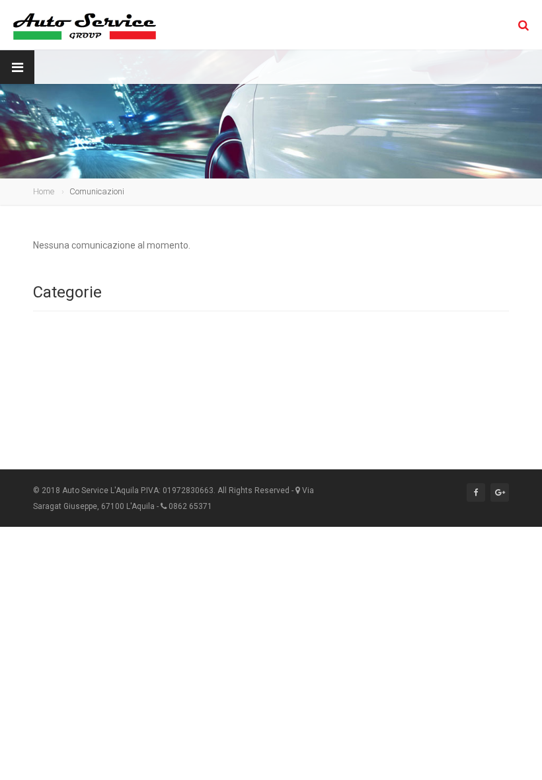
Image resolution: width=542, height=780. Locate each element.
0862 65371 (190, 506)
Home (43, 191)
